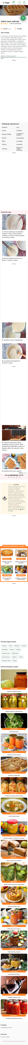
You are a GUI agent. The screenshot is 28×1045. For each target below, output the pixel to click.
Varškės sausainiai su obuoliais (21, 562)
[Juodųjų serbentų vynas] (14, 985)
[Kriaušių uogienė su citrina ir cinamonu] (14, 826)
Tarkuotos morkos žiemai (14, 754)
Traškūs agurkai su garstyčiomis (14, 711)
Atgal (7, 3)
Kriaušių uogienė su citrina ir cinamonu (14, 838)
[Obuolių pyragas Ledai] (14, 894)
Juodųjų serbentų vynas (14, 997)
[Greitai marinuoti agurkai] (7, 569)
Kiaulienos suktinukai (14, 775)
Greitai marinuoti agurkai (7, 578)
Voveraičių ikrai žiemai (14, 974)
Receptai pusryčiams (11, 56)
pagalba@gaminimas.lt (6, 1027)
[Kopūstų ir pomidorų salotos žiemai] (21, 569)
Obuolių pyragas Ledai (14, 906)
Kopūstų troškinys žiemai (14, 691)
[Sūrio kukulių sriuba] (14, 805)
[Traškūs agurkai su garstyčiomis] (14, 700)
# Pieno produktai (20, 57)
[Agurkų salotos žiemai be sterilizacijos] (14, 871)
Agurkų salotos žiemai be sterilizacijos (14, 884)
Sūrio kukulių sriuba (14, 816)
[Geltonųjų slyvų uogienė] (14, 916)
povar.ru (25, 473)
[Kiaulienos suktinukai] (14, 764)
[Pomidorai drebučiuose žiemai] (14, 1007)
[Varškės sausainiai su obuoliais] (21, 553)
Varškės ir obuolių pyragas (7, 562)
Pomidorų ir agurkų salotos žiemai (14, 795)
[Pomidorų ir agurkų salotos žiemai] (14, 785)
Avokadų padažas (14, 731)
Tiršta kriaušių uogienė (14, 951)
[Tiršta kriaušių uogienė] (14, 940)
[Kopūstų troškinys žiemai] (14, 678)
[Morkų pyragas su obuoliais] (14, 848)
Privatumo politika (5, 1036)
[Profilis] (24, 2)
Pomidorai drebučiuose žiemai (14, 1018)
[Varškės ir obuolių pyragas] (7, 552)
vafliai (19, 43)
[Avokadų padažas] (14, 720)
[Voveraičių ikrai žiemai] (14, 962)
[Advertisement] (14, 75)
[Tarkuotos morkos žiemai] (14, 742)
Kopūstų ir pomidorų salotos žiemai (21, 578)
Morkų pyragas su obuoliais (14, 860)
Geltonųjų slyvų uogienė (14, 928)
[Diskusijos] (15, 2)
